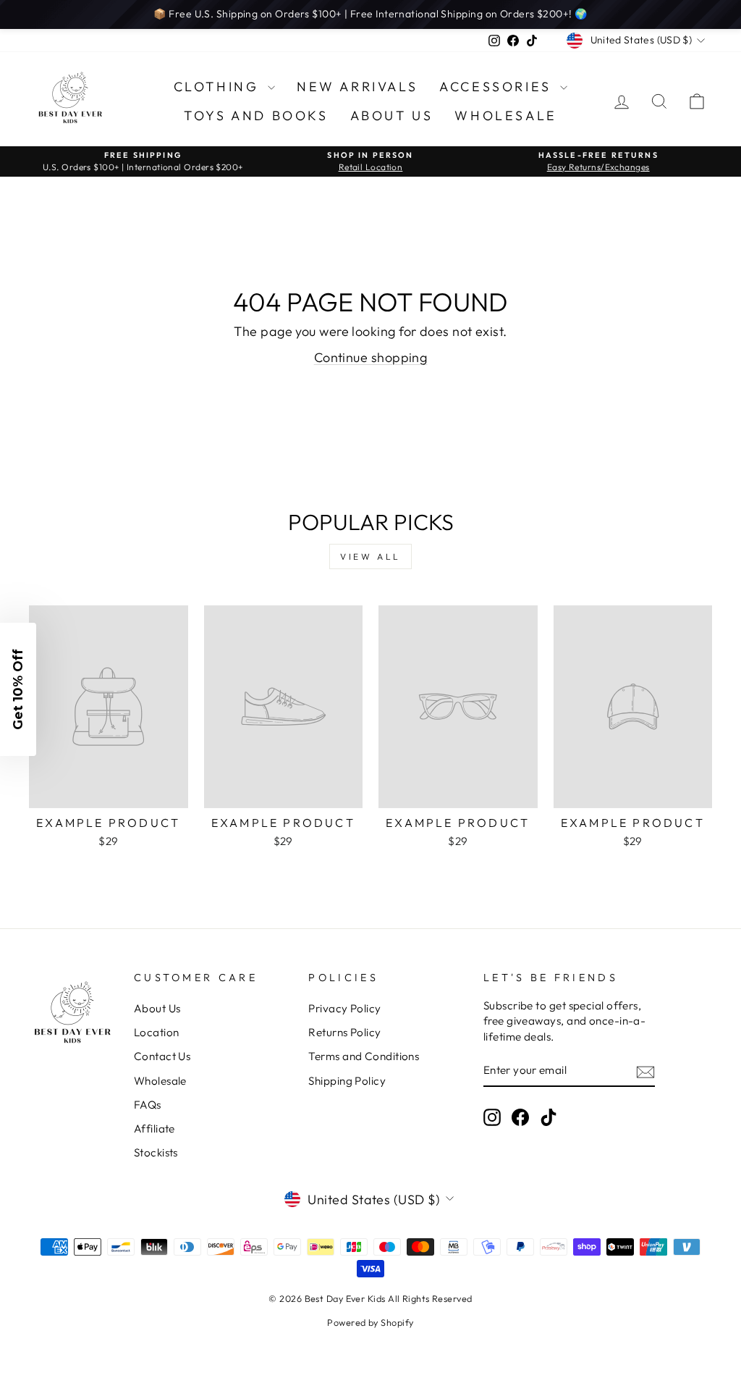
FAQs (147, 1105)
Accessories (497, 86)
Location (156, 1032)
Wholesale (505, 115)
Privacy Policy (344, 1008)
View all (370, 556)
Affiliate (154, 1128)
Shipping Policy (347, 1081)
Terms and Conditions (363, 1056)
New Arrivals (357, 86)
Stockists (156, 1152)
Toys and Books (256, 115)
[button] (18, 689)
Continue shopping (371, 357)
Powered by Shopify (370, 1322)
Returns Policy (344, 1032)
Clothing (219, 86)
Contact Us (162, 1056)
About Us (391, 115)
